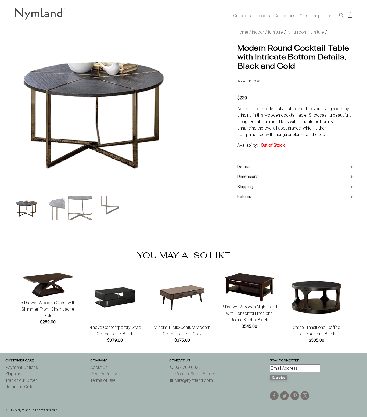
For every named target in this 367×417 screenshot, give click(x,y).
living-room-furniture (305, 32)
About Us (98, 367)
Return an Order (20, 386)
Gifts (304, 15)
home (242, 32)
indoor (258, 32)
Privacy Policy (103, 373)
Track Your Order (21, 380)
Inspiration (322, 15)
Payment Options (21, 367)
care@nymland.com (191, 380)
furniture (275, 32)
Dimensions (247, 176)
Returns (244, 196)
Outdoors (242, 15)
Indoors (262, 15)
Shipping (245, 186)
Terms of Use (103, 380)
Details (243, 166)
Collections (284, 15)
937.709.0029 (185, 367)
